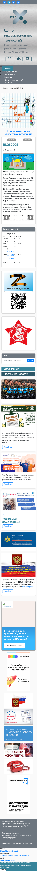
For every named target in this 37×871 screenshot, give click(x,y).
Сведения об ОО (10, 71)
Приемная (8, 83)
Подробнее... (8, 447)
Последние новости (16, 374)
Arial (1, 860)
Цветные (26, 856)
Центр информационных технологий (18, 35)
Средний (9, 851)
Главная (7, 69)
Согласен (3, 870)
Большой (15, 851)
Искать (30, 360)
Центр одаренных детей (13, 80)
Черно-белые (18, 856)
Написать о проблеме (14, 645)
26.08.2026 (10, 252)
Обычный (3, 851)
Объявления (11, 369)
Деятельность (9, 74)
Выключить (3, 856)
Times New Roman (9, 860)
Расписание (8, 77)
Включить (11, 856)
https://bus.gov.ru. (27, 587)
